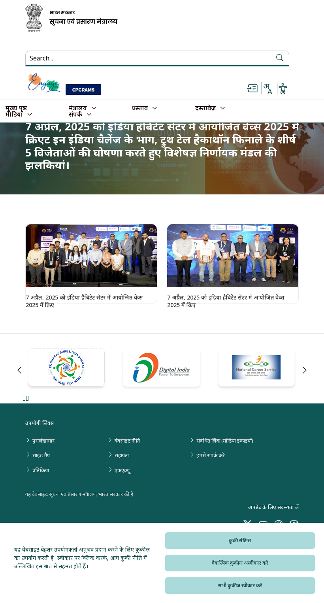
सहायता (122, 455)
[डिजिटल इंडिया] (162, 368)
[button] (91, 255)
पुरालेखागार (43, 440)
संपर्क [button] (75, 114)
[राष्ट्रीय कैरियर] (257, 369)
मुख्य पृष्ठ (16, 108)
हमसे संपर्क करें (210, 455)
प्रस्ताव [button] (140, 108)
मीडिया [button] (14, 114)
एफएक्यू (122, 470)
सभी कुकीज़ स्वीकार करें (240, 585)
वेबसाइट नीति (127, 440)
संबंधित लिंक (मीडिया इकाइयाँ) (224, 440)
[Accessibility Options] (283, 88)
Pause (25, 398)
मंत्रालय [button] (78, 108)
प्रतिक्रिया (40, 470)
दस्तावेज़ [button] (205, 108)
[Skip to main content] (252, 88)
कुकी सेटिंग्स (240, 540)
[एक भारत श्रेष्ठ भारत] (67, 369)
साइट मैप (41, 455)
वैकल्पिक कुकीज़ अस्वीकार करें (240, 563)
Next (305, 370)
